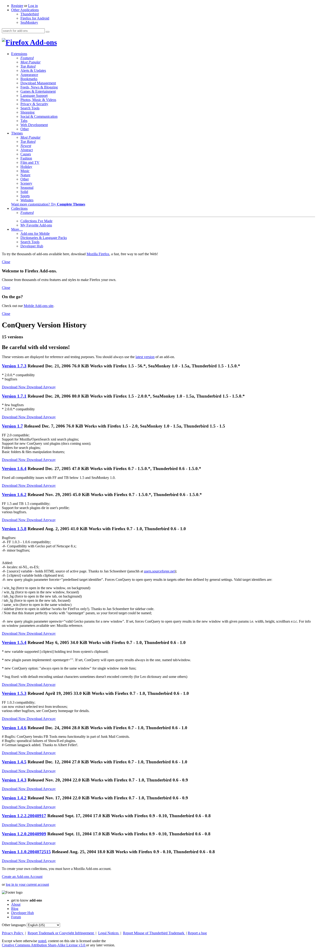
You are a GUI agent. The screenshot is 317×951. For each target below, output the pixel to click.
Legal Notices (109, 933)
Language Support (34, 96)
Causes (25, 154)
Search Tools (29, 108)
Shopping (27, 112)
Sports (25, 196)
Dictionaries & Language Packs (43, 238)
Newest (25, 146)
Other (24, 129)
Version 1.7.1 (14, 396)
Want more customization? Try (48, 204)
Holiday (26, 167)
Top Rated (28, 66)
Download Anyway (41, 387)
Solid (24, 192)
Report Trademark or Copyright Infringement (61, 933)
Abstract (26, 150)
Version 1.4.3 (14, 780)
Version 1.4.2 (14, 797)
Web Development (34, 125)
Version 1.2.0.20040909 (24, 833)
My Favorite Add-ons (36, 225)
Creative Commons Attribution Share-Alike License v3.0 (44, 945)
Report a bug (197, 933)
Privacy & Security (34, 104)
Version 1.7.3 (14, 365)
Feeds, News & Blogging (39, 87)
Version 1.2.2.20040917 (24, 815)
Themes (17, 133)
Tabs (23, 121)
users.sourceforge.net (159, 571)
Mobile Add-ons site (38, 306)
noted (42, 941)
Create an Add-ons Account (22, 877)
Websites (26, 200)
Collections (19, 208)
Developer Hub (31, 246)
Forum (16, 917)
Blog (14, 909)
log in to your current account (27, 884)
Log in (33, 6)
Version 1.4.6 (14, 727)
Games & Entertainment (38, 91)
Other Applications (25, 10)
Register (17, 6)
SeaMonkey (29, 22)
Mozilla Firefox (98, 254)
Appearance (29, 75)
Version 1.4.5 (14, 761)
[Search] (47, 32)
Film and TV (29, 162)
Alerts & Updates (33, 70)
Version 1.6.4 (14, 468)
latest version (145, 357)
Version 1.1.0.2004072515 (26, 851)
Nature (25, 175)
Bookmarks (28, 79)
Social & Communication (39, 116)
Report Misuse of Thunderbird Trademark (154, 933)
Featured (27, 58)
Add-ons (43, 42)
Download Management (38, 83)
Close (6, 262)
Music (24, 171)
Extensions (19, 54)
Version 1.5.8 (14, 528)
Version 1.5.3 (14, 693)
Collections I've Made (36, 221)
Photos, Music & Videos (38, 100)
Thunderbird (29, 14)
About (15, 904)
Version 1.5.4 (14, 642)
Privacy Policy (13, 933)
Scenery (26, 183)
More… (17, 229)
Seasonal (26, 188)
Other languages (14, 925)
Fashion (26, 158)
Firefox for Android (34, 18)
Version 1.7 (12, 426)
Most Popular (30, 62)
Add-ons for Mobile (35, 233)
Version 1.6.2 (14, 494)
